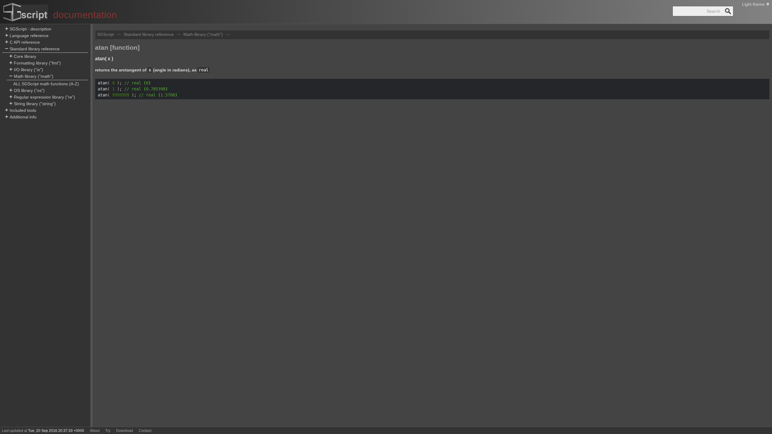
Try (107, 431)
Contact (145, 431)
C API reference (25, 42)
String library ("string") (35, 103)
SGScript (105, 34)
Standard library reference (35, 48)
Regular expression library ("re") (44, 97)
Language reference (29, 35)
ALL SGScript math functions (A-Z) (46, 83)
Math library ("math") (33, 76)
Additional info (23, 117)
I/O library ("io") (28, 69)
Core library (25, 56)
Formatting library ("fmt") (37, 63)
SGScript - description (30, 29)
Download (124, 431)
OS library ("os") (29, 90)
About (95, 431)
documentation (85, 14)
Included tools (23, 110)
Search (728, 11)
